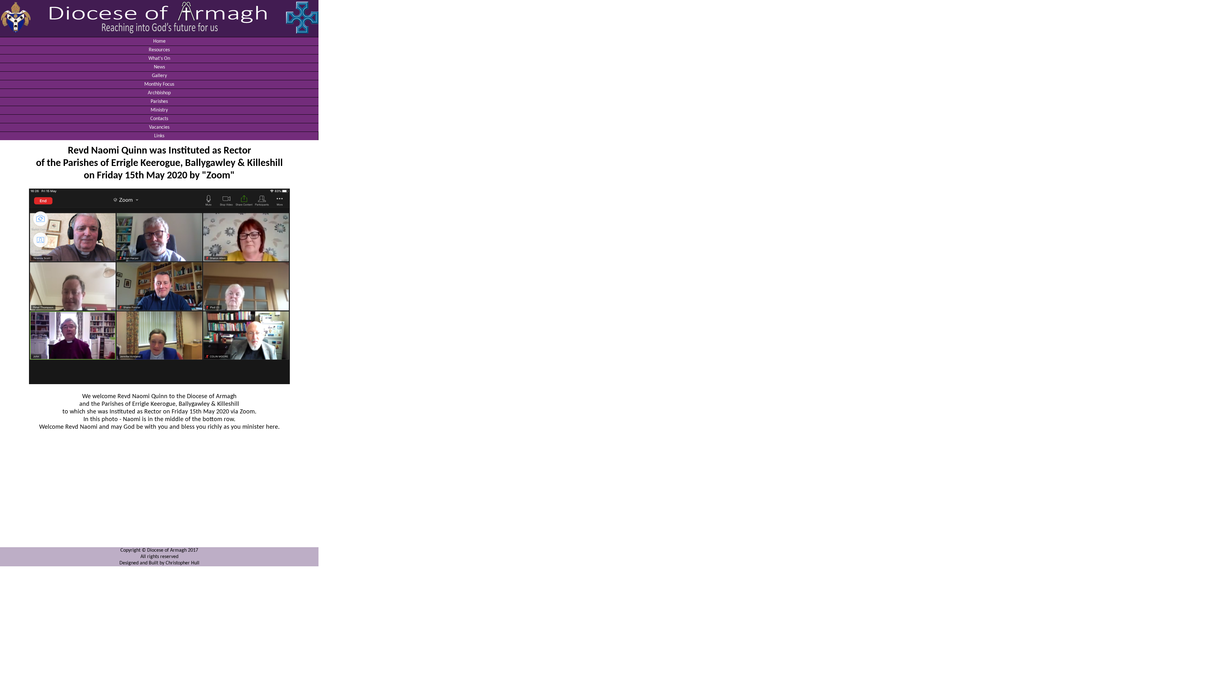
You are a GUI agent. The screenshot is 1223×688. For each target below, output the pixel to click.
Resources (159, 50)
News (159, 67)
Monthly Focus (159, 84)
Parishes (159, 101)
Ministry (159, 110)
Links (159, 136)
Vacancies (159, 127)
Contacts (159, 118)
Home (159, 41)
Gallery (159, 75)
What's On (159, 58)
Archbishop (159, 93)
